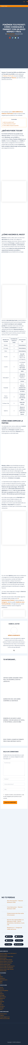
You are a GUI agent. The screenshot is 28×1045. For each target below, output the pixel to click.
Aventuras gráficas (4, 990)
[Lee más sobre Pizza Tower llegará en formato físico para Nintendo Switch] (14, 731)
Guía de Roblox (3, 958)
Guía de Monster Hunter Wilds (6, 956)
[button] (27, 2)
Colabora (2, 1015)
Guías (14, 35)
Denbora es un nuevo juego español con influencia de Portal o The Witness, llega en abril (14, 720)
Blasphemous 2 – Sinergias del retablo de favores (14, 928)
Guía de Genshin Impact (5, 964)
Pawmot (14, 77)
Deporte (2, 993)
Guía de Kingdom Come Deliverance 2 (8, 953)
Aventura (2, 989)
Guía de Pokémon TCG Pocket (6, 961)
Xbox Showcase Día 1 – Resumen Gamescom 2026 (15, 901)
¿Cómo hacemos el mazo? (9, 123)
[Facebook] (18, 37)
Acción (1, 987)
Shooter (1, 1004)
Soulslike (2, 1008)
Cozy (1, 992)
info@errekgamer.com (5, 1017)
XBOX (1, 981)
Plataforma (2, 998)
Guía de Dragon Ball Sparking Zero (7, 966)
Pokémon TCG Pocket (8, 76)
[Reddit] (9, 37)
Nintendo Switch (3, 980)
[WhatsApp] (15, 37)
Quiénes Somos (3, 1013)
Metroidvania (3, 996)
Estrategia (2, 995)
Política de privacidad (5, 1018)
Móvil (1, 983)
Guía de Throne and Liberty (6, 963)
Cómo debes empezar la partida (10, 125)
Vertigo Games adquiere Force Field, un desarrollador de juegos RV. (13, 679)
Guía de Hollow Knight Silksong (6, 969)
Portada (2, 6)
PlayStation (2, 978)
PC (0, 975)
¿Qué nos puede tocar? (8, 122)
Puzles (1, 1000)
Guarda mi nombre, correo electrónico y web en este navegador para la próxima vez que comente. (13, 796)
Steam (1, 976)
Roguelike (2, 1001)
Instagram (4, 602)
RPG (1, 1003)
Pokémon (16, 35)
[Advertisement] (14, 53)
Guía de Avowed (3, 955)
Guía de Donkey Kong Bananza (6, 967)
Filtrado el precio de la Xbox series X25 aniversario (15, 914)
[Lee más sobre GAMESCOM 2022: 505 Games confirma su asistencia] (14, 691)
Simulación (2, 1006)
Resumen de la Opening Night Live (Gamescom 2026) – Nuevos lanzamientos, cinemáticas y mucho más (15, 922)
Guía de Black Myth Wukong (6, 959)
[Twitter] (12, 37)
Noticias (5, 6)
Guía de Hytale (3, 970)
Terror (1, 1009)
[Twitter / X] (14, 650)
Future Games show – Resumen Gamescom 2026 (14, 907)
